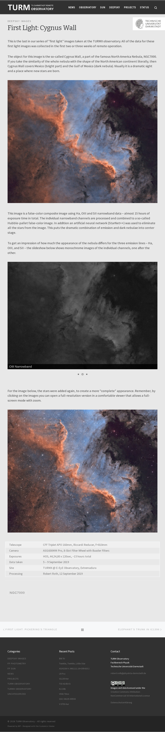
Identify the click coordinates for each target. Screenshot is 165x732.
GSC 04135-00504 (67, 698)
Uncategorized (17, 693)
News (11, 673)
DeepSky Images (17, 658)
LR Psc (62, 673)
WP (19, 726)
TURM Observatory (19, 683)
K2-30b (62, 688)
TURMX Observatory (19, 688)
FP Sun (12, 668)
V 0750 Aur (64, 704)
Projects (13, 678)
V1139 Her (64, 678)
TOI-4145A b (65, 683)
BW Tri (62, 658)
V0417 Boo (64, 693)
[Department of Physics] (149, 23)
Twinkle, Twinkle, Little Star (72, 663)
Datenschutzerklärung (121, 702)
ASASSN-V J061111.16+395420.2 (74, 668)
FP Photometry (17, 663)
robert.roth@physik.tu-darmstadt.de (128, 673)
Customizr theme (46, 726)
